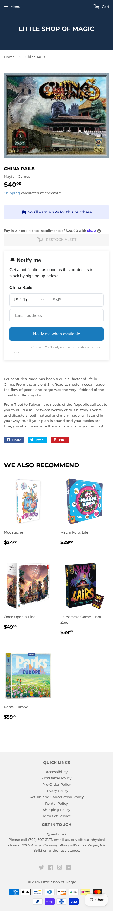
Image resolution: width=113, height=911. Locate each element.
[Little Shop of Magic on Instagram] (59, 868)
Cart (105, 6)
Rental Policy (56, 803)
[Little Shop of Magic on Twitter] (41, 868)
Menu (15, 6)
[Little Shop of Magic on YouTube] (68, 868)
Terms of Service (56, 816)
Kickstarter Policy (56, 778)
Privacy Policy (56, 790)
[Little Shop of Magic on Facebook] (50, 868)
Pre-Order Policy (56, 784)
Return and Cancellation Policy (57, 797)
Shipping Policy (56, 810)
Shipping (12, 193)
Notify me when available (56, 334)
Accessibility (57, 772)
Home (9, 57)
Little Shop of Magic (56, 28)
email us (61, 839)
